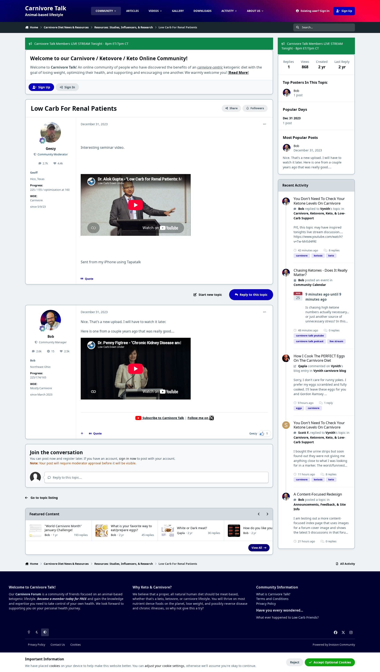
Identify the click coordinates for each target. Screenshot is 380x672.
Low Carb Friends (304, 617)
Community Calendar (310, 285)
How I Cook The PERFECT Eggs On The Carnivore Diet (319, 358)
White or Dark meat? (192, 528)
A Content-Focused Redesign (318, 494)
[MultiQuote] (82, 433)
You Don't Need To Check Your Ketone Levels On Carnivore (319, 200)
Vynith (325, 209)
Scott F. (303, 432)
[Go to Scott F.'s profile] (286, 425)
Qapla (181, 533)
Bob (51, 336)
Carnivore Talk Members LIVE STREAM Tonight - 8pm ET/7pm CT (81, 44)
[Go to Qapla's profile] (286, 358)
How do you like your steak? (263, 528)
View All (257, 547)
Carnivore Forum (28, 594)
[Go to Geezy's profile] (50, 132)
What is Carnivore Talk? (273, 594)
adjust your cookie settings (164, 666)
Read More (238, 72)
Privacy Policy (266, 603)
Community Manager (52, 342)
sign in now (127, 458)
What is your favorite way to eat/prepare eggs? (131, 528)
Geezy (51, 148)
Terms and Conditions (272, 599)
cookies (54, 666)
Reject (294, 662)
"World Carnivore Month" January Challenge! (63, 528)
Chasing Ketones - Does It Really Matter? (320, 272)
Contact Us (58, 645)
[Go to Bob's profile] (50, 320)
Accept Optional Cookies (332, 662)
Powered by (334, 645)
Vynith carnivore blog (329, 371)
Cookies (75, 645)
